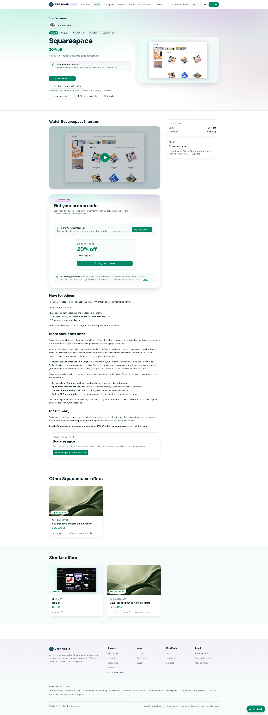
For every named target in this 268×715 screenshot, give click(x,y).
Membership (171, 658)
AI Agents (79, 694)
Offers (97, 4)
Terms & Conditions (204, 658)
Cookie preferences (210, 706)
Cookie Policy (201, 663)
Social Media (114, 690)
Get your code (60, 78)
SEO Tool (212, 690)
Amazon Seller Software (134, 690)
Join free (213, 4)
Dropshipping (171, 690)
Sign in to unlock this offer (69, 86)
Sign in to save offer (89, 96)
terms (145, 279)
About (169, 653)
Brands (121, 4)
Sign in (203, 4)
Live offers (112, 658)
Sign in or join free (142, 229)
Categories (109, 4)
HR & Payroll (185, 690)
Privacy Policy (201, 653)
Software (85, 4)
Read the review (61, 96)
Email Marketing (56, 690)
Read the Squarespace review (68, 452)
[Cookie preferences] (5, 710)
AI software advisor (116, 672)
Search (140, 663)
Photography (199, 690)
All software (113, 653)
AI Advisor (158, 4)
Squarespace (64, 25)
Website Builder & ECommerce (80, 690)
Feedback (257, 709)
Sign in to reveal (107, 263)
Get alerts (111, 96)
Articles (132, 4)
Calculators (144, 4)
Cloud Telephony (155, 690)
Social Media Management (61, 694)
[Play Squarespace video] (104, 157)
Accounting (101, 690)
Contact (170, 663)
